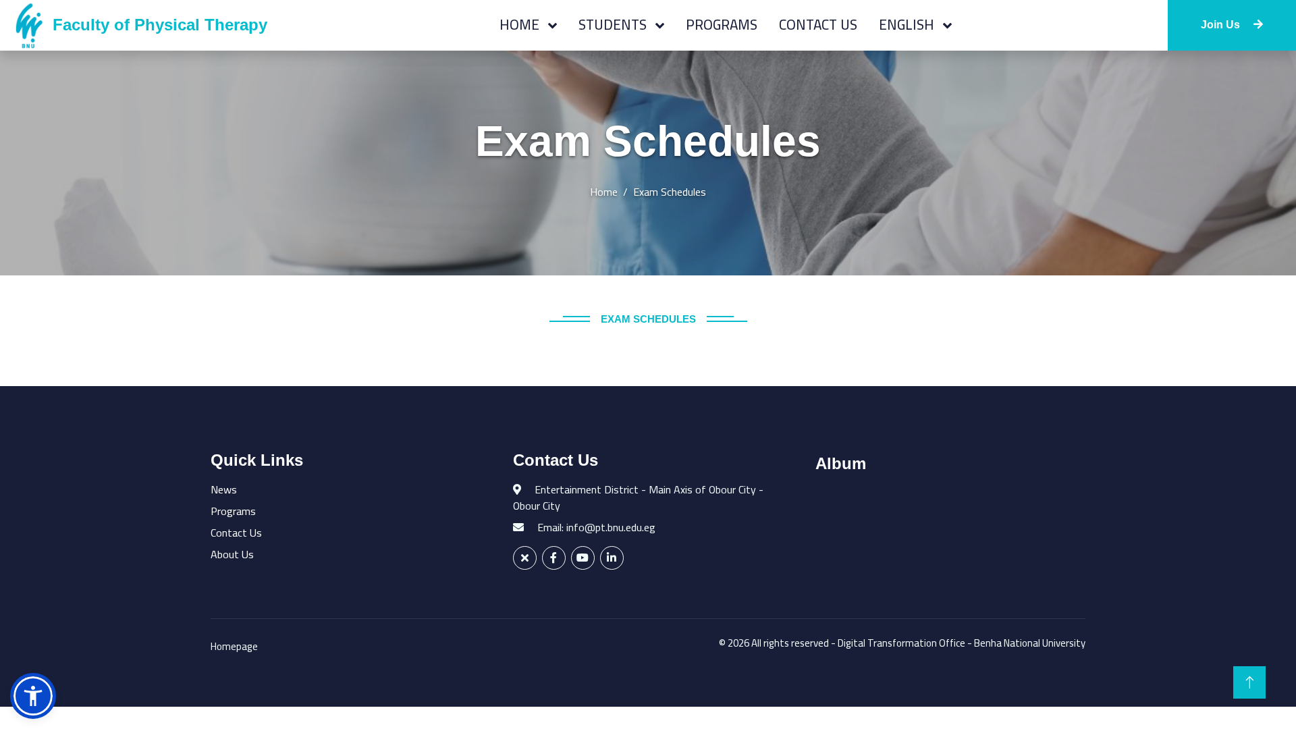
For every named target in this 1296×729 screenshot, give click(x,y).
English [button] (908, 24)
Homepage (234, 646)
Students (614, 24)
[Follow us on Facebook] (554, 558)
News (224, 489)
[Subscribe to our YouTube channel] (583, 558)
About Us (232, 554)
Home (521, 24)
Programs (721, 24)
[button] (33, 696)
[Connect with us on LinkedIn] (612, 558)
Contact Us (818, 24)
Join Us (1222, 24)
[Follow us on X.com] (525, 558)
